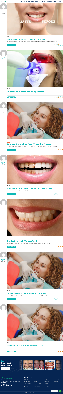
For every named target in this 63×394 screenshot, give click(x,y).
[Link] (8, 385)
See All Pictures (5, 368)
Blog (9, 36)
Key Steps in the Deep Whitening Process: (26, 39)
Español (21, 1)
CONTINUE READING (11, 97)
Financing (36, 1)
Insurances (25, 1)
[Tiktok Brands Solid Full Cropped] (11, 385)
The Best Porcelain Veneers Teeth (22, 241)
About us (43, 1)
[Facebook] (2, 385)
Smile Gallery (49, 1)
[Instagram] (4, 385)
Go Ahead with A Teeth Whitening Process (26, 293)
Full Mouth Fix (30, 1)
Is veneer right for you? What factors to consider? (29, 188)
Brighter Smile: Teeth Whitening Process (25, 92)
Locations (54, 1)
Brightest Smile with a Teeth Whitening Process (29, 144)
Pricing (40, 1)
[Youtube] (6, 385)
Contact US (60, 1)
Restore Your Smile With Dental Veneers (25, 346)
